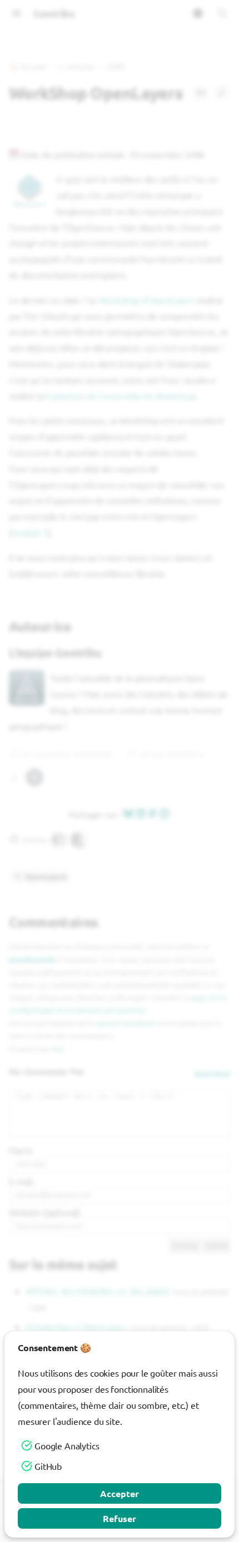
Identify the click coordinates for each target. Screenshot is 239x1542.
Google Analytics (66, 1445)
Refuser (119, 1518)
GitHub (48, 1466)
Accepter (119, 1493)
